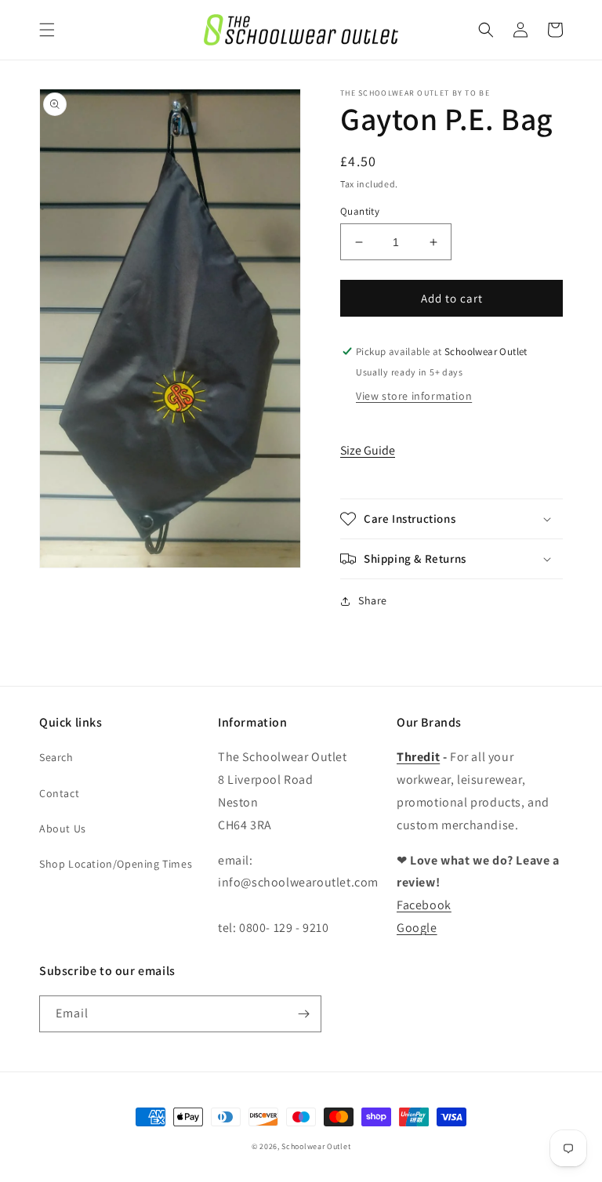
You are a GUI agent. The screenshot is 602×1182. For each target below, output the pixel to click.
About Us (62, 828)
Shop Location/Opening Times (115, 864)
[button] (47, 30)
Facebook (424, 905)
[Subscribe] (303, 1013)
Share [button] (372, 600)
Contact (59, 793)
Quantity (359, 211)
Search (56, 757)
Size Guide (367, 450)
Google (417, 927)
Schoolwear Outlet (315, 1146)
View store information (414, 396)
